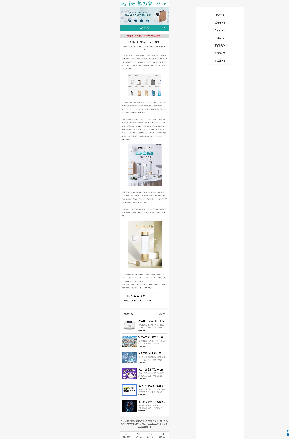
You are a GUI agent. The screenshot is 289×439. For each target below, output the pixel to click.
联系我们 (220, 60)
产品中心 (220, 30)
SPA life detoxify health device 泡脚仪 (157, 321)
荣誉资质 (220, 53)
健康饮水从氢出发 (138, 296)
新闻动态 (220, 45)
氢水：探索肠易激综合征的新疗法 (155, 369)
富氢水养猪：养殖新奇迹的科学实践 (156, 337)
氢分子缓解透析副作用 (149, 353)
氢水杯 (163, 277)
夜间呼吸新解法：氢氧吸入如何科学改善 (158, 402)
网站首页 (220, 15)
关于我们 (220, 22)
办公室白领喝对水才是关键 (141, 300)
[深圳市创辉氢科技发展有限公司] (137, 3)
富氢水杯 (132, 65)
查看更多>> (160, 314)
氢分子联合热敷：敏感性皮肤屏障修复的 (158, 385)
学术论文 (220, 37)
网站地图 (130, 424)
